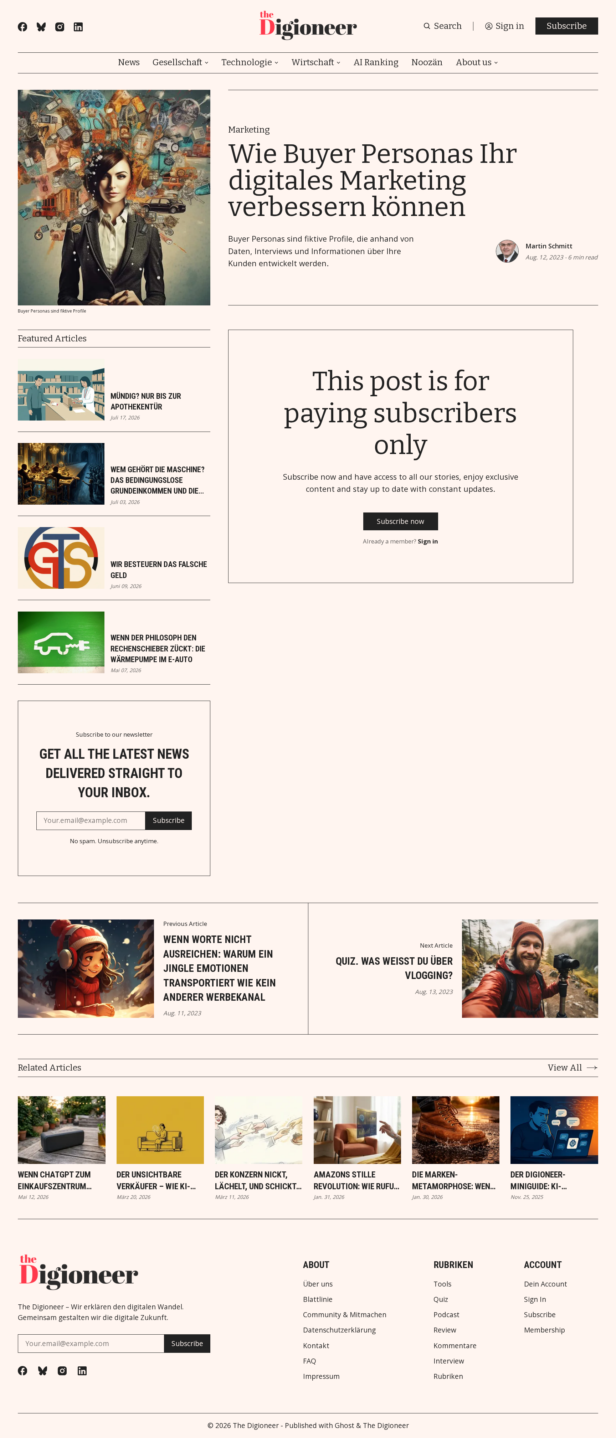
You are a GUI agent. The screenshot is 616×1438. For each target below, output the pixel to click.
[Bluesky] (41, 26)
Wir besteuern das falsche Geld (159, 569)
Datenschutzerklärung (339, 1329)
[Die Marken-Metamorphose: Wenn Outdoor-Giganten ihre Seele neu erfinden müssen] (455, 1130)
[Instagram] (59, 26)
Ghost (344, 1425)
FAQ (309, 1360)
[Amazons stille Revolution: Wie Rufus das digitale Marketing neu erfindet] (357, 1130)
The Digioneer (256, 1425)
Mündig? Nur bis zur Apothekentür (146, 401)
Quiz (440, 1299)
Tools (442, 1283)
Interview (448, 1360)
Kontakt (316, 1345)
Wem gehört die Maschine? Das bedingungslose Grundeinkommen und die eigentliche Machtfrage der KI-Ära (158, 481)
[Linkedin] (78, 26)
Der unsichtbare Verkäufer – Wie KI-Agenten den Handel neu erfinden (155, 1181)
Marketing (249, 129)
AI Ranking (376, 62)
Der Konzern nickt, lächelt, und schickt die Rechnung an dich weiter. (256, 1181)
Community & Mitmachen (344, 1314)
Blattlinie (318, 1299)
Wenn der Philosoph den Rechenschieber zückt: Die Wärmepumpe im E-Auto (158, 648)
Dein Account (545, 1283)
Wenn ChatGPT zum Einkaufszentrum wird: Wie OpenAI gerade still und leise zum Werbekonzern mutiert (60, 1181)
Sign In (535, 1299)
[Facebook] (22, 26)
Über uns (318, 1283)
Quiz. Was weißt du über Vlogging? (394, 968)
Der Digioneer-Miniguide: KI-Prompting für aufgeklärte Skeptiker (539, 1181)
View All (565, 1067)
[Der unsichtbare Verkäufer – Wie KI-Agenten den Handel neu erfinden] (160, 1130)
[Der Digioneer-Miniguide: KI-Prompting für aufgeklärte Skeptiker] (554, 1130)
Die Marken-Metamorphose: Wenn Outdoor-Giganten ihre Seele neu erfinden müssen (453, 1181)
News (129, 62)
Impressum (321, 1376)
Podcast (446, 1314)
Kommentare (455, 1345)
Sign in (428, 541)
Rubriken (448, 1376)
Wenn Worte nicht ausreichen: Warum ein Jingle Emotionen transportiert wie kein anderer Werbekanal (219, 968)
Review (444, 1329)
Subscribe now (400, 521)
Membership (544, 1329)
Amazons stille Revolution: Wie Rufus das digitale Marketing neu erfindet (356, 1181)
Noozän (427, 62)
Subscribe (566, 26)
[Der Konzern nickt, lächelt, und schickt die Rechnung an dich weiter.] (258, 1130)
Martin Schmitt (549, 246)
